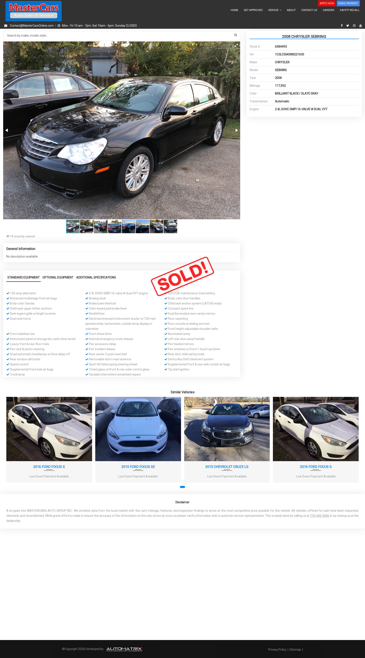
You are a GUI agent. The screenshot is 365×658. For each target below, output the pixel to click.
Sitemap (295, 649)
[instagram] (355, 25)
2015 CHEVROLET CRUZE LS (226, 467)
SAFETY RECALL (350, 10)
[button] (236, 45)
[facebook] (342, 25)
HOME (234, 10)
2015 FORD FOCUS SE (138, 467)
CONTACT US (309, 10)
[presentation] (12, 443)
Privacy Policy (277, 649)
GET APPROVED (253, 10)
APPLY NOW (327, 3)
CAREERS (328, 10)
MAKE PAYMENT (348, 3)
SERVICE (273, 10)
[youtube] (360, 25)
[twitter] (348, 25)
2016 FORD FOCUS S (49, 467)
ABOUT (291, 10)
